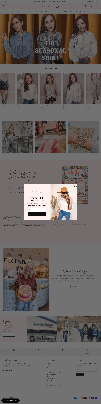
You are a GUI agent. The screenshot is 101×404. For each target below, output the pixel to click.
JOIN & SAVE (37, 214)
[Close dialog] (75, 186)
